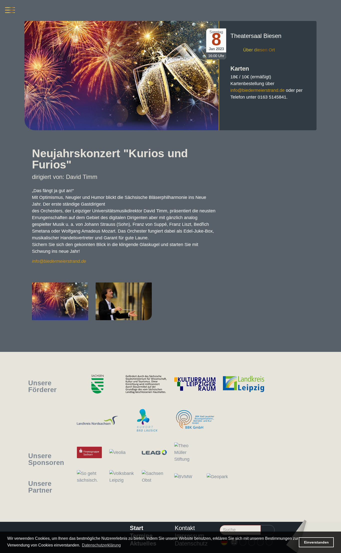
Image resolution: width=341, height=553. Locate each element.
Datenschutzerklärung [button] (101, 545)
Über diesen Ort (259, 49)
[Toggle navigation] (10, 10)
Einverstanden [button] (316, 542)
